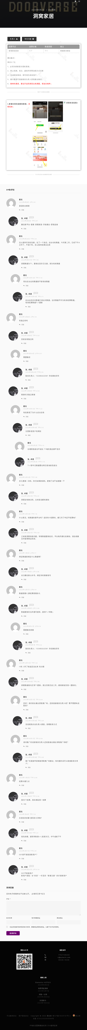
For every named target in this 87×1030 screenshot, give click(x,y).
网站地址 (60, 918)
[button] (13, 39)
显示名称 (9, 918)
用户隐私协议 (24, 1016)
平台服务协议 (12, 1016)
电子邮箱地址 (36, 918)
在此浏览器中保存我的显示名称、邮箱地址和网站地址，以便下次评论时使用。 (35, 927)
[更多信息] (75, 1)
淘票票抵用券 (43, 988)
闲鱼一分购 (43, 994)
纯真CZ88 (47, 1025)
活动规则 (52, 10)
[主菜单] (79, 1)
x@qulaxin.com (64, 957)
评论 (8, 899)
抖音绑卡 (43, 1000)
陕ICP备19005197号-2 (62, 1016)
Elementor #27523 (43, 982)
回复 (23, 210)
